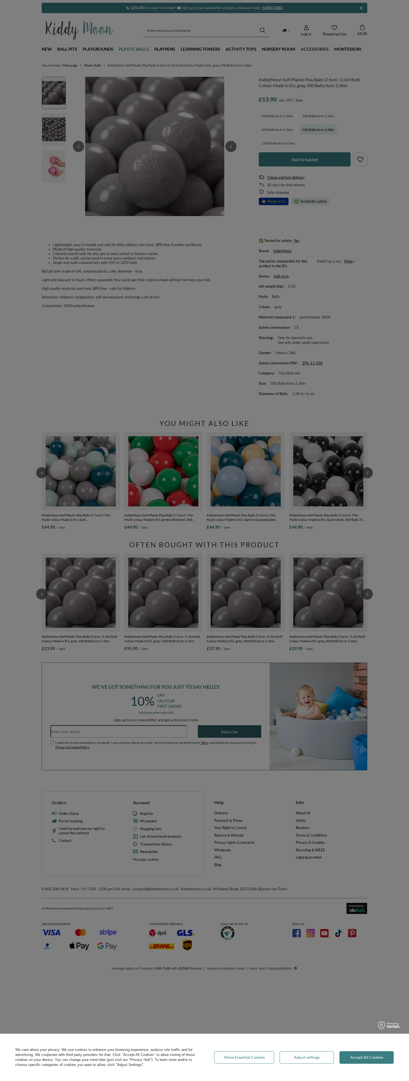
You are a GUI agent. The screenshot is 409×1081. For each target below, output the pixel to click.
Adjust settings (307, 1057)
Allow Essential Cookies (244, 1057)
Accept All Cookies (366, 1057)
